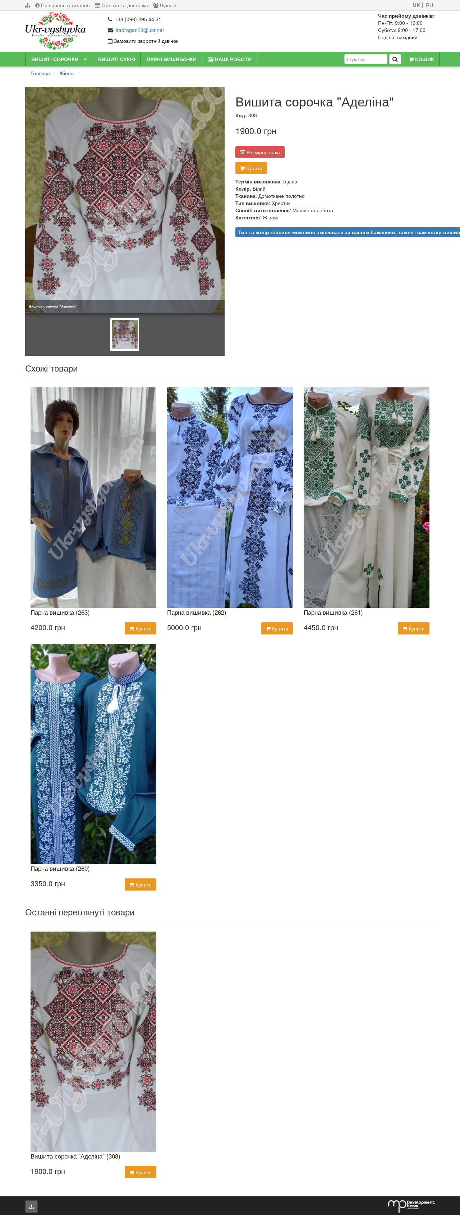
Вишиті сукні (116, 59)
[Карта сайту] (27, 5)
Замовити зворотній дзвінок (145, 40)
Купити (253, 168)
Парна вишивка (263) (60, 612)
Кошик (424, 59)
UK (416, 5)
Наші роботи (232, 59)
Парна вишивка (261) (333, 612)
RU (429, 5)
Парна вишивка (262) (196, 612)
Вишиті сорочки (54, 59)
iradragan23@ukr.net (140, 29)
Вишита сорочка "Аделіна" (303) (75, 1156)
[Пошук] (395, 59)
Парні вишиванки (172, 59)
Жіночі (66, 73)
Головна (40, 73)
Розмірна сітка (262, 152)
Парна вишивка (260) (60, 868)
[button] (85, 59)
